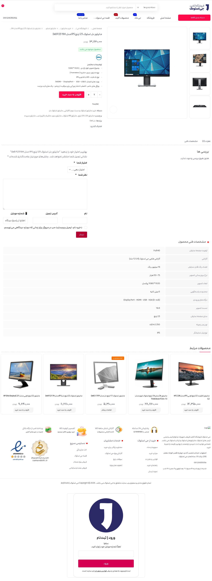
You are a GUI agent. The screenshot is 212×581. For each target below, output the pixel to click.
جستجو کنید (58, 7)
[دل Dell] (99, 57)
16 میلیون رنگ (154, 267)
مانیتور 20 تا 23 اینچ (86, 116)
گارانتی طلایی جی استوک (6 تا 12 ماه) (144, 258)
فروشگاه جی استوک (80, 28)
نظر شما (81, 175)
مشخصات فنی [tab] (191, 141)
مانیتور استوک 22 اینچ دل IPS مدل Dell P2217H (63, 396)
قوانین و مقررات (101, 571)
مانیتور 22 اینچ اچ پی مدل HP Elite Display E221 (21, 396)
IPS (158, 332)
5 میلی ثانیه (155, 291)
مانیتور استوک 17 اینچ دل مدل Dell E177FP (108, 396)
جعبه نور (113, 109)
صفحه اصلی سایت (96, 28)
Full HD (157, 250)
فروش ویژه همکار (80, 462)
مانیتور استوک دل (49, 28)
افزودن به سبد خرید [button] (191, 410)
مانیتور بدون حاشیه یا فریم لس (49, 116)
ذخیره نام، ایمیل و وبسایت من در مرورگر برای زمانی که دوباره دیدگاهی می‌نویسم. (43, 227)
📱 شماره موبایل (19, 213)
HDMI (138, 299)
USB (145, 299)
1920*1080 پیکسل (151, 283)
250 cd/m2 (155, 324)
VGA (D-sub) (154, 299)
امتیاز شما (80, 162)
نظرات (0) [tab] (206, 141)
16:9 (158, 308)
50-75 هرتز (155, 275)
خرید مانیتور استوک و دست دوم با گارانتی (65, 28)
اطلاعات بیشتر (107, 410)
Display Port (129, 299)
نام (85, 213)
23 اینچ (157, 316)
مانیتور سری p (30, 116)
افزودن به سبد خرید (71, 94)
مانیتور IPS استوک (70, 116)
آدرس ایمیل (51, 213)
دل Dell (92, 121)
